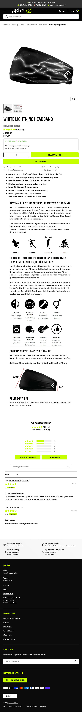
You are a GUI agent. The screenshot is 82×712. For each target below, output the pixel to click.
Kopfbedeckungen (31, 24)
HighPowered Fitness (12, 703)
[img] (10, 484)
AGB (4, 706)
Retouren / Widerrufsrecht (15, 706)
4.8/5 (58, 5)
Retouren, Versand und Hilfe (11, 618)
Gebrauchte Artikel (9, 639)
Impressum (43, 706)
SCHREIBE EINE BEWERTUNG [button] (28, 457)
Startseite (6, 24)
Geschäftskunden (8, 631)
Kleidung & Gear (17, 24)
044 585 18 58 (7, 580)
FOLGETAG (52, 2)
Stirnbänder (43, 24)
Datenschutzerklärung (31, 706)
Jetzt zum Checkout (41, 161)
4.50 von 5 (46, 427)
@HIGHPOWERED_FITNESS (17, 680)
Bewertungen (7, 627)
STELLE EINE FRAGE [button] (54, 457)
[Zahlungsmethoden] (41, 688)
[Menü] (4, 11)
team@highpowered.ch (10, 573)
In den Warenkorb (54, 155)
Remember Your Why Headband (19, 480)
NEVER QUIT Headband (16, 507)
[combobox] (41, 16)
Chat (5, 589)
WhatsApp (6, 585)
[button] (62, 11)
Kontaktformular (8, 594)
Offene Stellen (7, 635)
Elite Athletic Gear (11, 125)
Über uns (6, 622)
